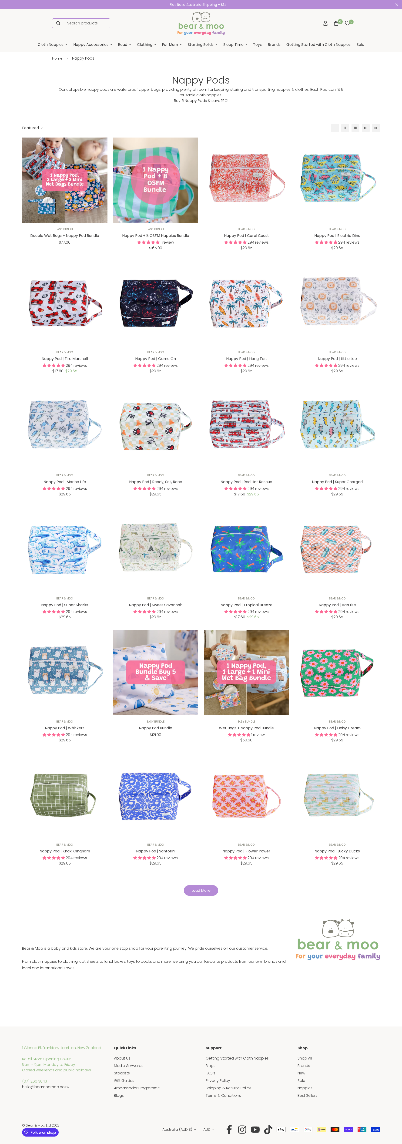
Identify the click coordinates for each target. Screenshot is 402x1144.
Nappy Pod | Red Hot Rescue (246, 482)
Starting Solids (201, 44)
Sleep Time (233, 44)
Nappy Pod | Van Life (337, 605)
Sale (360, 44)
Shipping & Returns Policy (228, 1088)
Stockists (122, 1073)
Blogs (119, 1095)
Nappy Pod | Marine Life (65, 482)
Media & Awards (128, 1065)
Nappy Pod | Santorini (155, 851)
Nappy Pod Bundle (155, 728)
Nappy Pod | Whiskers (64, 728)
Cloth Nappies (51, 44)
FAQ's (210, 1073)
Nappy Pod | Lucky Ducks (337, 851)
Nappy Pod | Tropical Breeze (246, 605)
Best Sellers (307, 1095)
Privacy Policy (218, 1080)
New (301, 1073)
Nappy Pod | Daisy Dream (337, 728)
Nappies (305, 1088)
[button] (335, 23)
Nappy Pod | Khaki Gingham (65, 851)
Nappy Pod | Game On (155, 358)
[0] (347, 23)
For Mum (170, 44)
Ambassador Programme (137, 1088)
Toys (257, 44)
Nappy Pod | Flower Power (246, 851)
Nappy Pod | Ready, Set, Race (155, 482)
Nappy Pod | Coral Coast (246, 235)
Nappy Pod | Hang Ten (246, 358)
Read (122, 44)
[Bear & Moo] (201, 23)
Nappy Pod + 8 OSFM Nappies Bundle (155, 235)
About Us (122, 1058)
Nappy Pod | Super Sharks (64, 605)
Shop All (305, 1058)
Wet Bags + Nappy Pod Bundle (246, 728)
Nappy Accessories (90, 44)
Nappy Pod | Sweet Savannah (155, 605)
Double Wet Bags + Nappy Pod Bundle (64, 235)
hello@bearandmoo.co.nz (46, 1087)
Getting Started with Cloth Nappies (318, 44)
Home (57, 58)
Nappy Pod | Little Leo (337, 358)
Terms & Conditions (223, 1095)
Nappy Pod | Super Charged (337, 482)
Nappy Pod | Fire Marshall (65, 358)
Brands (274, 44)
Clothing (144, 44)
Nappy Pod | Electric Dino (337, 235)
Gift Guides (124, 1080)
